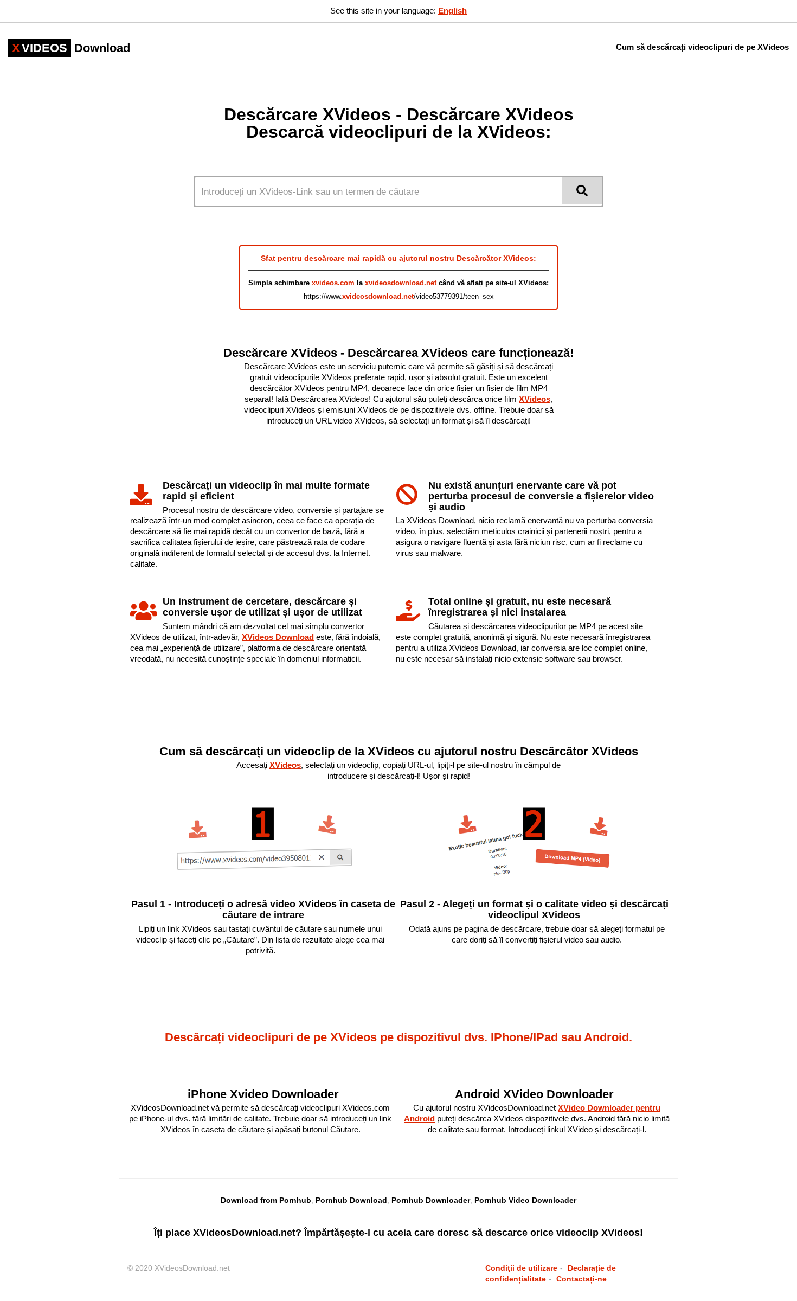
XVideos (534, 398)
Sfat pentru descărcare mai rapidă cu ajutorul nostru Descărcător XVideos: (398, 258)
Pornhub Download (351, 1200)
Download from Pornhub (266, 1200)
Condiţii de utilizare (521, 1268)
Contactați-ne (581, 1278)
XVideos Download (278, 637)
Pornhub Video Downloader (525, 1200)
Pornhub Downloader (430, 1200)
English (452, 10)
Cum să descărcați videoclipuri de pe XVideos (702, 47)
